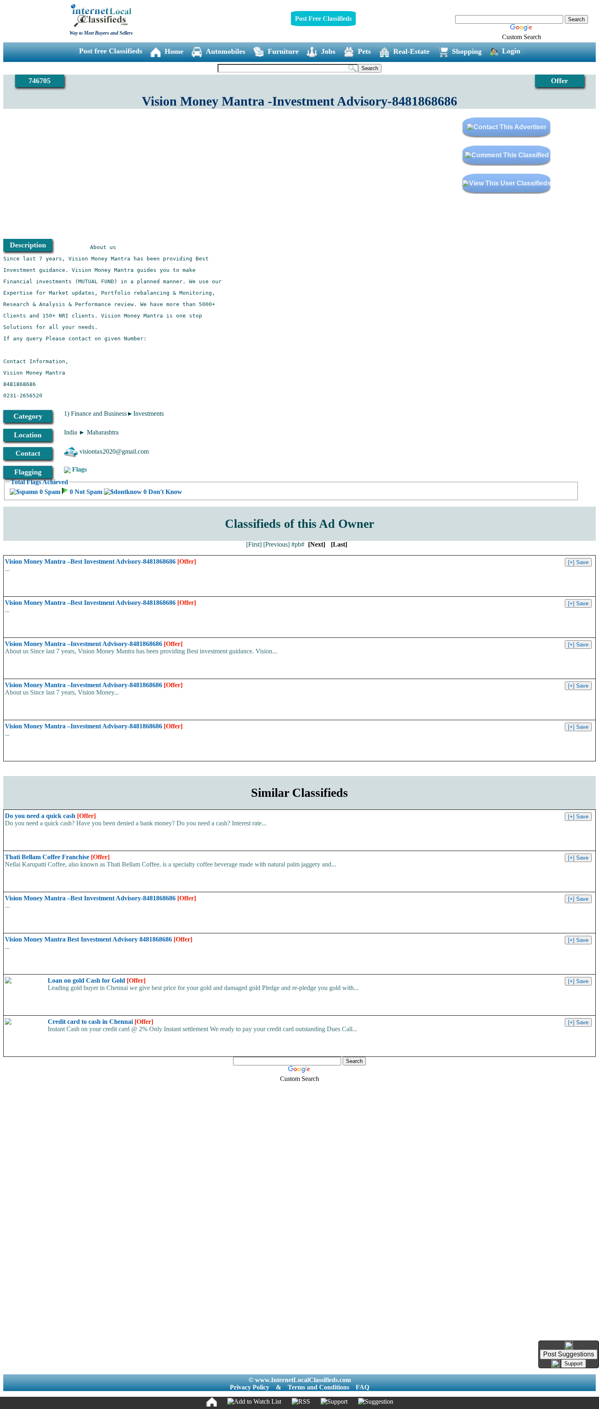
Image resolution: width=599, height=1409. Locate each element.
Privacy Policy (249, 1387)
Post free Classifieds (110, 51)
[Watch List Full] (254, 1401)
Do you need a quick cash (50, 815)
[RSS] (301, 1401)
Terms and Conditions (318, 1387)
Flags (79, 469)
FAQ (362, 1387)
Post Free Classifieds (323, 18)
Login (511, 51)
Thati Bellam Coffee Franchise (57, 856)
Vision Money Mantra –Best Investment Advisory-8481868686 (100, 561)
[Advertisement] (151, 174)
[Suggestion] (375, 1401)
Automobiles (225, 51)
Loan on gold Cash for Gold (96, 980)
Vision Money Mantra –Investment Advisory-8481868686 (94, 643)
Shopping (467, 51)
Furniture (283, 51)
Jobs (328, 51)
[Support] (334, 1401)
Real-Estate (411, 51)
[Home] (211, 1402)
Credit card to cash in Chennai (100, 1021)
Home (174, 51)
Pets (364, 51)
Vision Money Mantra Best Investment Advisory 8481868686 (98, 939)
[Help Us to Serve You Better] (569, 1345)
